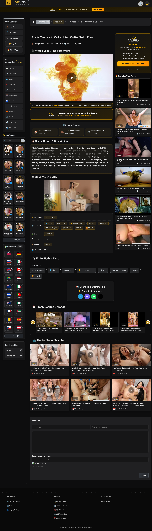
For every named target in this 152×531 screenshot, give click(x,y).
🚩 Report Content (60, 518)
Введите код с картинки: (41, 456)
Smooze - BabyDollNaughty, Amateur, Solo (130, 188)
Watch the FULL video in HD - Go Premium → (95, 105)
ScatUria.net (43, 22)
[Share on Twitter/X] (100, 296)
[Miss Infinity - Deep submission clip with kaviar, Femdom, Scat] (77, 319)
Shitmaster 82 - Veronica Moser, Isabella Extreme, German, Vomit (131, 329)
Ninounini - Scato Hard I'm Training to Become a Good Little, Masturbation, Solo (132, 130)
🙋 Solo (88, 228)
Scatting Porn (10, 356)
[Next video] (148, 322)
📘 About (10, 506)
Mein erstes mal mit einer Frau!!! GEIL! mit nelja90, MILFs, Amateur (132, 160)
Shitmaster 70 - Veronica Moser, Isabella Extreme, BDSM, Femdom (104, 329)
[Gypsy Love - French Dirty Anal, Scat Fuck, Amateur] (133, 234)
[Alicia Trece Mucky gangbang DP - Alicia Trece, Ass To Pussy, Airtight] (49, 390)
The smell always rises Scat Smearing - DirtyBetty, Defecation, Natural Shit (133, 217)
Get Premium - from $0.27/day (133, 63)
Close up (102, 223)
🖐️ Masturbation (76, 223)
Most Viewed (13, 50)
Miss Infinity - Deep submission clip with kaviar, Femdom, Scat (76, 329)
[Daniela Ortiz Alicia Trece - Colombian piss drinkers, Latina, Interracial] (49, 355)
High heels (65, 228)
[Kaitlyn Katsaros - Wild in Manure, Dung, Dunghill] (49, 319)
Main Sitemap (106, 502)
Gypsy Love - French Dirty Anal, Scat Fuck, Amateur (133, 246)
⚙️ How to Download (14, 502)
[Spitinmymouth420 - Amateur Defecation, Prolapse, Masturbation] (133, 88)
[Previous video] (33, 322)
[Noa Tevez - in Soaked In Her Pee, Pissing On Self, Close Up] (131, 355)
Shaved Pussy (50, 228)
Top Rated (14, 44)
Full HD (47, 234)
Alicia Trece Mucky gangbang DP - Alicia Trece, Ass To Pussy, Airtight (49, 404)
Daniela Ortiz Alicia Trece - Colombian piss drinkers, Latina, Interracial (47, 369)
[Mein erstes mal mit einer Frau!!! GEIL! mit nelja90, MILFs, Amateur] (133, 147)
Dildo (90, 223)
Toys (77, 228)
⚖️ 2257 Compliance (61, 514)
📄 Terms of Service (61, 506)
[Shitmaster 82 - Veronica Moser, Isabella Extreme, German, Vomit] (133, 319)
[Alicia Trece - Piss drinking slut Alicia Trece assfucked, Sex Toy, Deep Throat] (90, 355)
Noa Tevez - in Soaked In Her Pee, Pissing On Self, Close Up (130, 369)
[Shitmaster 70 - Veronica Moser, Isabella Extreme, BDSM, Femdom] (105, 319)
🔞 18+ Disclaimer (60, 510)
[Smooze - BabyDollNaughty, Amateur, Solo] (133, 177)
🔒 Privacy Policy (60, 502)
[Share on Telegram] (80, 296)
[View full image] (71, 195)
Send (144, 475)
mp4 (47, 244)
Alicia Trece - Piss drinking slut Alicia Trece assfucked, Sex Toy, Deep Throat (88, 369)
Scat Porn (9, 350)
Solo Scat (54, 44)
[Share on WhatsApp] (93, 296)
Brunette (60, 223)
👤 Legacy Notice (13, 510)
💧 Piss (47, 223)
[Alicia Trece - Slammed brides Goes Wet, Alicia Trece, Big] (90, 390)
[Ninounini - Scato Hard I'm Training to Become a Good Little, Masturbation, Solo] (133, 118)
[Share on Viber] (87, 296)
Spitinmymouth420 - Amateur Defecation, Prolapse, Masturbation (133, 101)
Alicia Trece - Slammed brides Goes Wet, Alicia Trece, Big (89, 404)
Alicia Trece (49, 217)
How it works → (133, 70)
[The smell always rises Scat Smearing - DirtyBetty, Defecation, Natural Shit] (133, 205)
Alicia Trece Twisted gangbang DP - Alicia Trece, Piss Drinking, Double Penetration (128, 404)
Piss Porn (58, 22)
